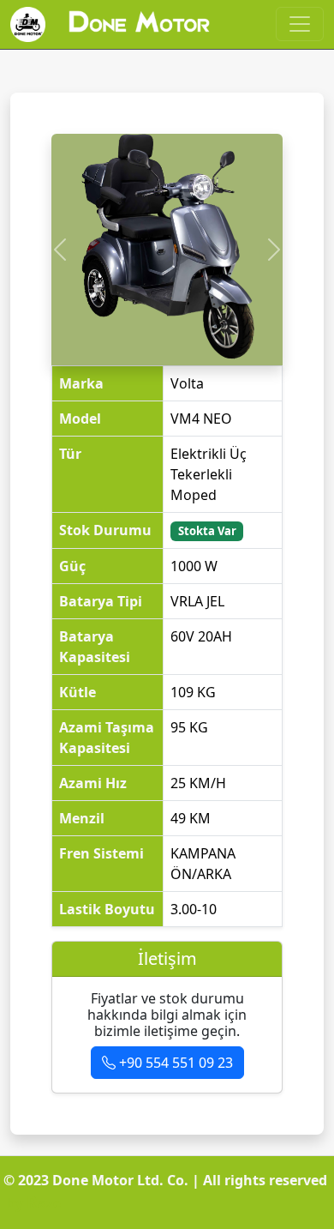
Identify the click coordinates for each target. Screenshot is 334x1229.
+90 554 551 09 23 (174, 1062)
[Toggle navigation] (300, 24)
